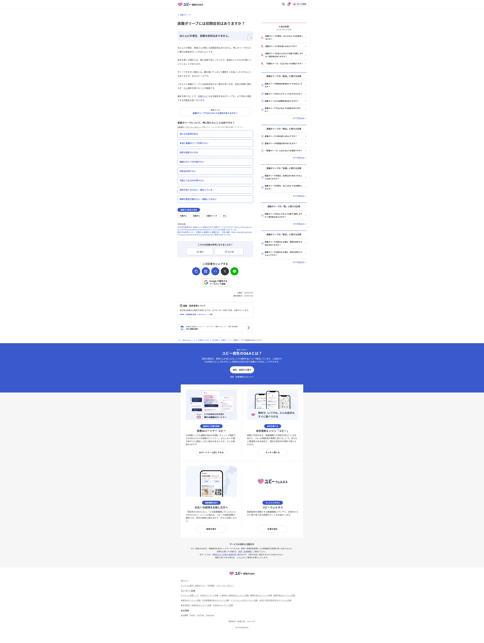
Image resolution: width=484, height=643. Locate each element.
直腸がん (202, 96)
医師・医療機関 (244, 551)
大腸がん (183, 216)
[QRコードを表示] (206, 271)
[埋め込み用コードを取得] (215, 271)
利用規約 (180, 127)
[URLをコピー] (196, 271)
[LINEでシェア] (234, 271)
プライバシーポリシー (193, 127)
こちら (239, 557)
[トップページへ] (242, 575)
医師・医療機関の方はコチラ (242, 377)
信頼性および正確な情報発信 (224, 554)
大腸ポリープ (211, 216)
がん (186, 88)
